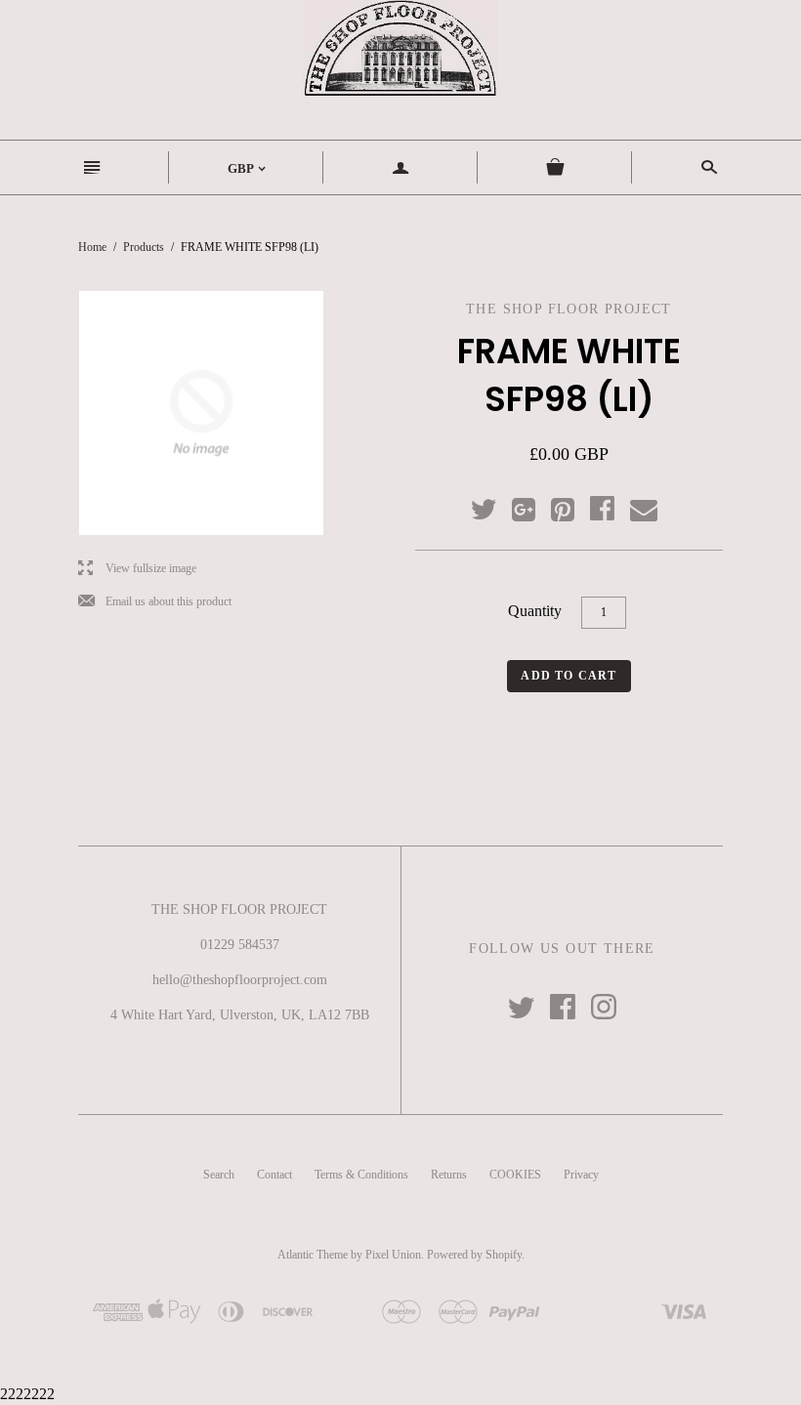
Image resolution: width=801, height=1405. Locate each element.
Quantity (535, 610)
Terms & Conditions (361, 1174)
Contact (274, 1174)
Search (218, 1174)
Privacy (581, 1174)
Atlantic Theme (312, 1254)
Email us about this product (155, 602)
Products (143, 247)
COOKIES (515, 1174)
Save (572, 505)
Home (92, 247)
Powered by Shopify (474, 1254)
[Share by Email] (642, 510)
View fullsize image (137, 568)
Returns (449, 1174)
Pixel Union (393, 1254)
